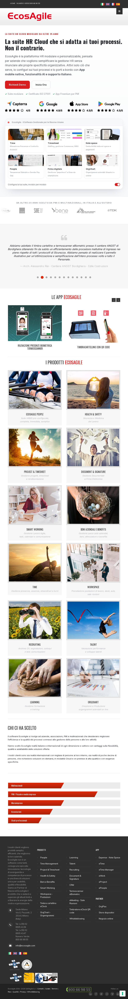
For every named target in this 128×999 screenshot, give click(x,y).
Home (12, 3)
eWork (102, 876)
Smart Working (34, 529)
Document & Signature (93, 472)
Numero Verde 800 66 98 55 (28, 3)
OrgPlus (102, 906)
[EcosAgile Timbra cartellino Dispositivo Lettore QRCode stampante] (35, 325)
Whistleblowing (76, 918)
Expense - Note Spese (109, 857)
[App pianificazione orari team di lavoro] (93, 325)
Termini (55, 989)
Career (47, 989)
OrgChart (93, 702)
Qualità (16, 992)
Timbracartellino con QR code (35, 347)
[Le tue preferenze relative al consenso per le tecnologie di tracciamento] (123, 994)
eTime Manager (106, 869)
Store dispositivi (106, 912)
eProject (103, 882)
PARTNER (99, 898)
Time (34, 587)
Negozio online (106, 918)
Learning (34, 702)
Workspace (93, 587)
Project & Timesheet (35, 472)
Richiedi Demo (17, 84)
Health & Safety (93, 414)
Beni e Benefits (47, 882)
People (43, 857)
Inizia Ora (41, 84)
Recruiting (35, 644)
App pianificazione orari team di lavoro (93, 347)
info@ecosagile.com (25, 945)
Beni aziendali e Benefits (93, 529)
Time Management (49, 863)
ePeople (103, 888)
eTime (102, 863)
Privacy (23, 992)
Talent (93, 644)
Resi (9, 992)
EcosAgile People (34, 414)
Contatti (40, 989)
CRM (71, 885)
